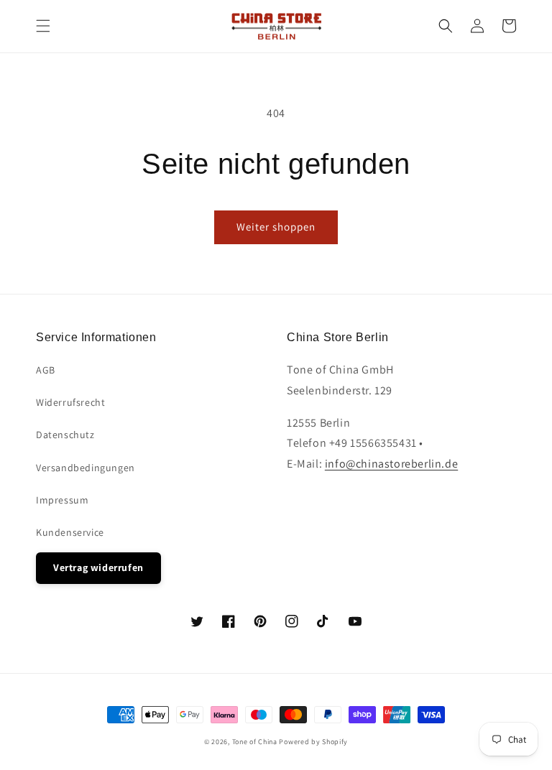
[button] (43, 26)
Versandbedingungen (85, 467)
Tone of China (254, 741)
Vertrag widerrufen (98, 567)
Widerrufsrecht (70, 402)
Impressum (62, 499)
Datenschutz (65, 434)
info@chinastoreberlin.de (391, 463)
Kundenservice (70, 532)
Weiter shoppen (276, 226)
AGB (45, 369)
